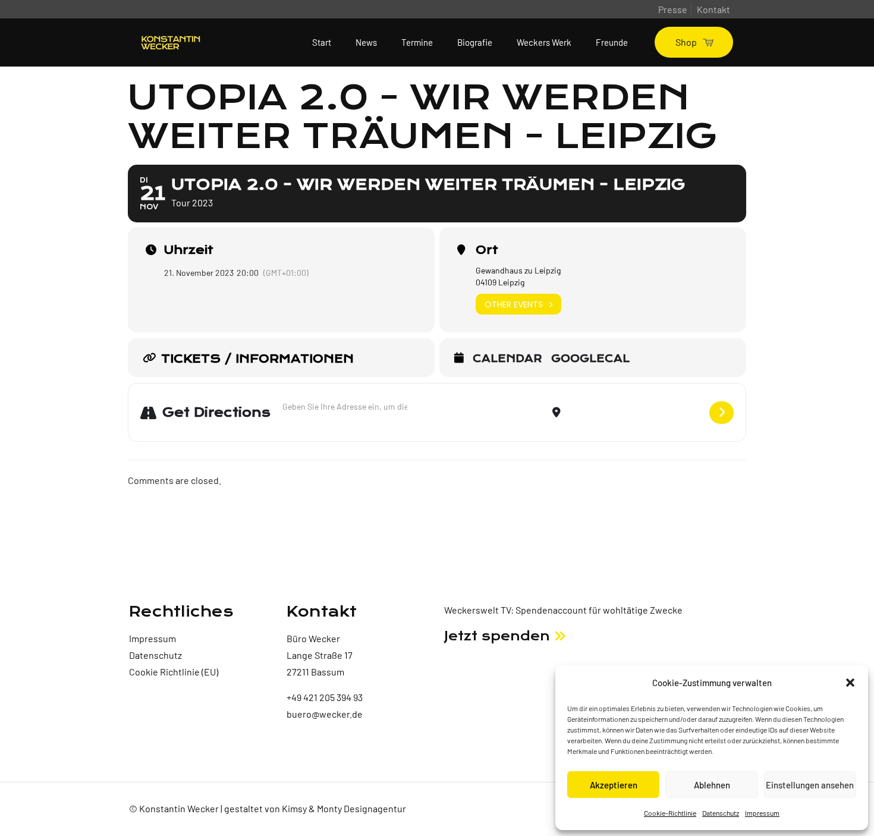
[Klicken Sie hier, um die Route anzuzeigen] (721, 412)
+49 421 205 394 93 (325, 697)
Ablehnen (712, 785)
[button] (850, 683)
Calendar (507, 359)
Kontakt (713, 9)
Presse (672, 9)
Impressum (762, 813)
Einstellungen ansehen (810, 785)
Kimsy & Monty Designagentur (344, 808)
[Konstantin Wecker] (170, 42)
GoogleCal (590, 359)
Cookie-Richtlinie (670, 813)
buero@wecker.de (325, 713)
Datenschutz (720, 813)
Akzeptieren (613, 785)
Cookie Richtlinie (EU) (173, 671)
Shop (686, 42)
